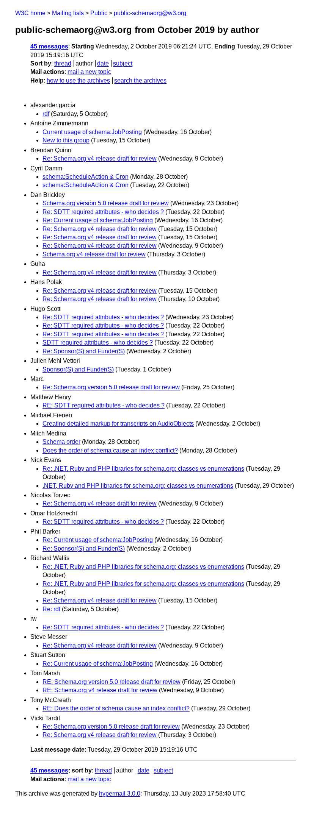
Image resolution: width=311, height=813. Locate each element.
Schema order (61, 441)
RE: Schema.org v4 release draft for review (99, 690)
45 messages (49, 46)
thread (62, 63)
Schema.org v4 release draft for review (94, 254)
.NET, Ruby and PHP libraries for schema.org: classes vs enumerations (137, 485)
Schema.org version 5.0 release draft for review (105, 203)
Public (98, 13)
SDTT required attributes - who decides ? (97, 342)
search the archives (140, 80)
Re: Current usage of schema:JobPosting (97, 220)
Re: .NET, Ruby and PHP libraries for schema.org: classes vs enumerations (143, 468)
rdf (45, 114)
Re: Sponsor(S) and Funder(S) (83, 351)
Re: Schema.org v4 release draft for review (99, 158)
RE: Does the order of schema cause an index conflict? (116, 708)
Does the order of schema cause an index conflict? (110, 450)
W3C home (30, 13)
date (103, 63)
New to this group (66, 140)
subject (122, 63)
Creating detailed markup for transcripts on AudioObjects (118, 423)
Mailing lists (68, 13)
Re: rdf (51, 609)
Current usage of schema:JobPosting (92, 132)
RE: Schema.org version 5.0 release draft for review (111, 682)
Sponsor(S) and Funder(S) (78, 369)
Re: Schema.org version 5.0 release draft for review (111, 387)
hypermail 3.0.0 (119, 793)
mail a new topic (89, 72)
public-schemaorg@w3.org (150, 13)
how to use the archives (78, 80)
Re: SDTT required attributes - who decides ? (103, 212)
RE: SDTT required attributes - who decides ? (103, 405)
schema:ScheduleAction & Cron (85, 176)
